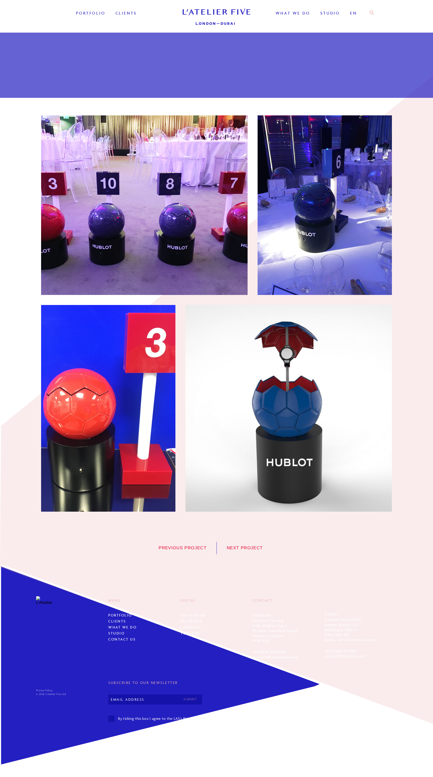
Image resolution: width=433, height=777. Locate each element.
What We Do (293, 13)
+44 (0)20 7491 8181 (269, 652)
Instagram (192, 615)
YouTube (190, 633)
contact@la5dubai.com (345, 656)
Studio (330, 13)
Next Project (245, 548)
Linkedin (190, 627)
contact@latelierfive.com (275, 657)
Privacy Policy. (194, 718)
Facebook (191, 621)
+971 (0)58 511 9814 (341, 651)
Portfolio (90, 13)
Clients (126, 13)
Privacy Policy (44, 690)
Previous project (182, 548)
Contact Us (122, 639)
